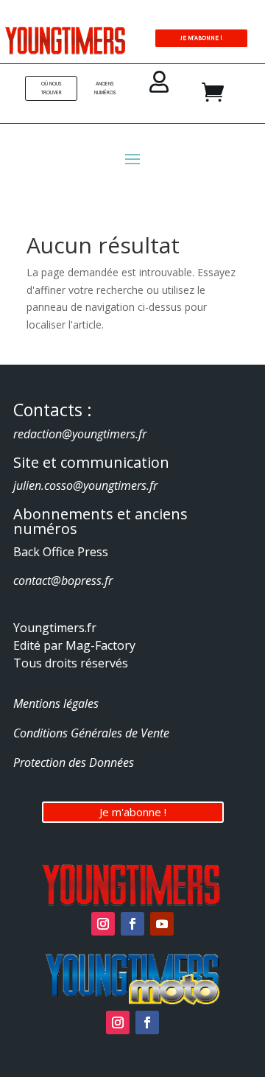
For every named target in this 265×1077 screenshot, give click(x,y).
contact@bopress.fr (63, 580)
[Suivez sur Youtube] (162, 924)
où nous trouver (51, 88)
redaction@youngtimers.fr (79, 434)
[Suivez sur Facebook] (132, 924)
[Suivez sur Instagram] (103, 924)
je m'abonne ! (201, 37)
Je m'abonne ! (132, 811)
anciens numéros (105, 88)
